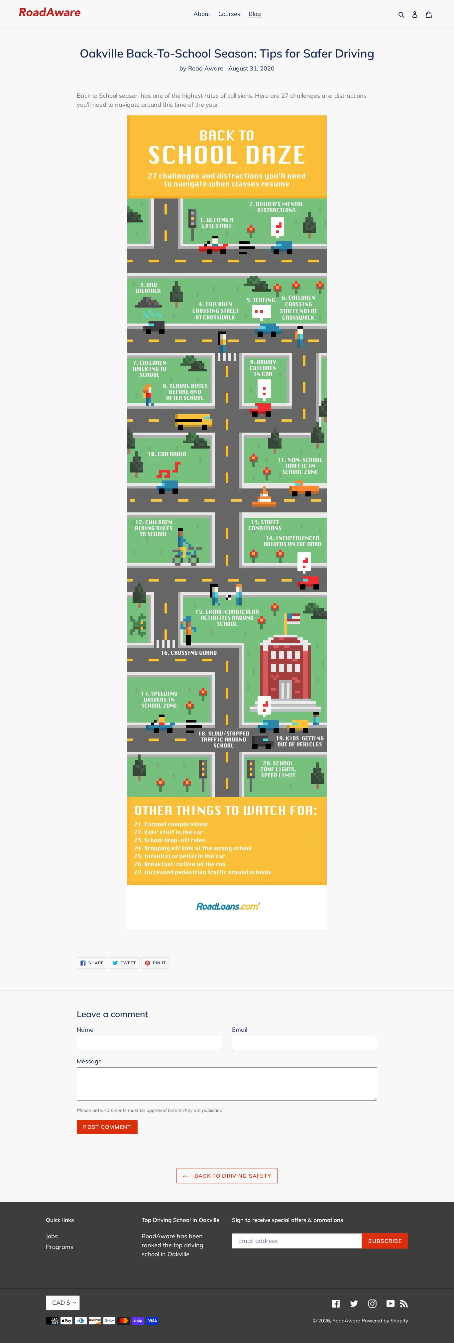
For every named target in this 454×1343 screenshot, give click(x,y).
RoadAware (346, 1320)
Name (85, 1029)
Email (239, 1029)
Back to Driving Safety (232, 1175)
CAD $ (61, 1302)
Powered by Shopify (385, 1320)
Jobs (52, 1236)
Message (89, 1061)
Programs (59, 1247)
